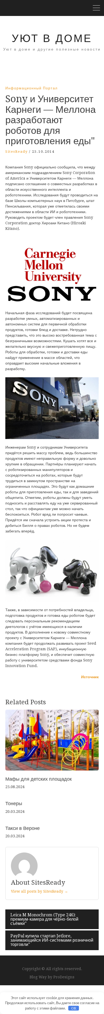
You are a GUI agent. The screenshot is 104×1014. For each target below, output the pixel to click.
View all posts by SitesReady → (39, 891)
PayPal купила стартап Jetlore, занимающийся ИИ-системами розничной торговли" (51, 940)
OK (73, 1008)
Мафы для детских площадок (38, 779)
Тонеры (13, 803)
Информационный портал (31, 88)
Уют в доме (52, 38)
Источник (90, 677)
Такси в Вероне (22, 828)
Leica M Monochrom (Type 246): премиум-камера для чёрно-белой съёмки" (44, 919)
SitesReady (16, 152)
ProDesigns (63, 977)
